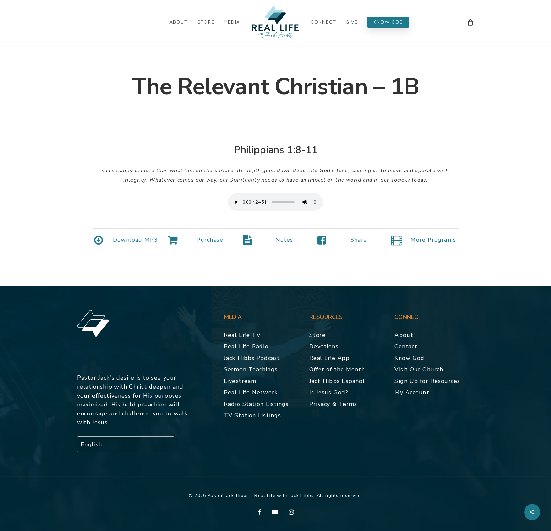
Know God (409, 358)
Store (317, 335)
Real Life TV (242, 335)
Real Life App (329, 358)
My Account (411, 392)
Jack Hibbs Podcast (252, 358)
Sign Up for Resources (427, 381)
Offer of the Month (337, 369)
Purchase (209, 240)
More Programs (433, 240)
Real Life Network (251, 392)
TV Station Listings (252, 415)
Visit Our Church (418, 369)
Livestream (240, 381)
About (403, 335)
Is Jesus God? (328, 392)
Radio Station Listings (256, 404)
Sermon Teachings (251, 369)
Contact (405, 346)
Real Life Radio (246, 346)
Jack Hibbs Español (337, 381)
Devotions (324, 346)
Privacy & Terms (333, 404)
